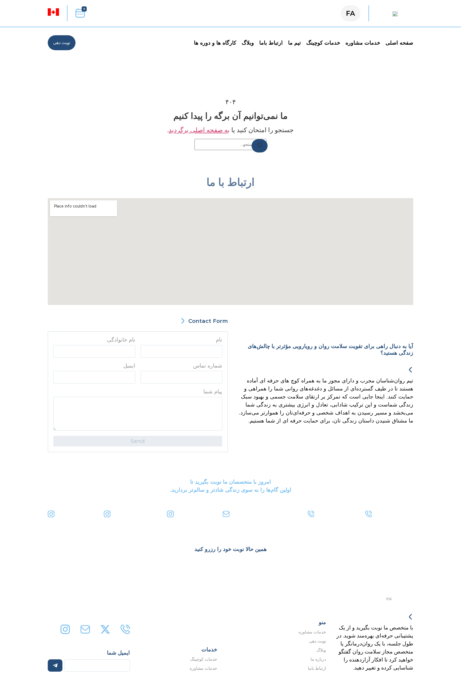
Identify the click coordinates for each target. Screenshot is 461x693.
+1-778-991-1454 (394, 512)
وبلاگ (248, 43)
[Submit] (55, 665)
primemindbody (196, 512)
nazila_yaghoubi (77, 512)
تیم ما (294, 43)
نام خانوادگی (121, 340)
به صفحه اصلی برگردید (199, 130)
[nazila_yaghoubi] (51, 514)
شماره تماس (207, 366)
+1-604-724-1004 (337, 512)
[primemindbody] (170, 514)
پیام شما (212, 391)
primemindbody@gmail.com (266, 512)
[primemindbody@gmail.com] (226, 514)
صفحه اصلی (399, 43)
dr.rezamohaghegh (136, 512)
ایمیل (129, 366)
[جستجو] (260, 145)
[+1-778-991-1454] (368, 514)
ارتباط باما (271, 43)
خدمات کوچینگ (323, 43)
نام (219, 340)
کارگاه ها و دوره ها (215, 43)
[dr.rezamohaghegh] (107, 514)
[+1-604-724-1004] (311, 514)
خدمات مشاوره (362, 43)
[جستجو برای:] (230, 144)
